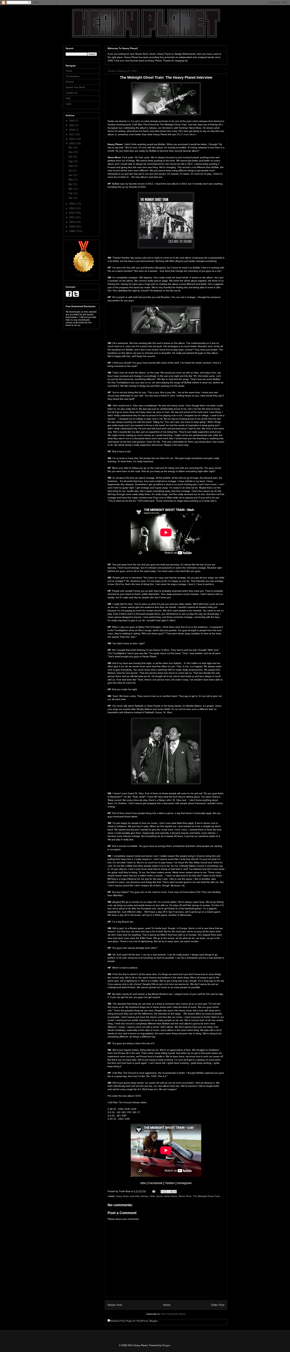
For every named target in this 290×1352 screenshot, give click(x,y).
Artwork (70, 81)
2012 (72, 212)
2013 (72, 208)
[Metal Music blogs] (84, 276)
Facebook (155, 1183)
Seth (152, 1196)
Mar (70, 188)
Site (143, 1183)
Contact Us (71, 92)
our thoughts (133, 121)
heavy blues (122, 1196)
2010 (72, 222)
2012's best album (186, 134)
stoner (159, 1196)
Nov (70, 152)
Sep (70, 161)
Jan (70, 197)
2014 (72, 203)
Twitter (170, 1183)
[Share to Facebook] (172, 1191)
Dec (70, 147)
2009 (72, 226)
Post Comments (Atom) (173, 1314)
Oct (70, 156)
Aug (70, 165)
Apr (70, 184)
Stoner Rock (184, 1196)
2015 (72, 143)
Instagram (184, 1183)
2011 (72, 217)
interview (134, 1196)
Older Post (217, 1305)
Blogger (166, 1345)
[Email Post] (153, 1191)
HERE (138, 1095)
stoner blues (170, 1196)
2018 (72, 129)
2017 (72, 134)
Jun (70, 175)
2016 (72, 139)
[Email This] (162, 1191)
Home (166, 1305)
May (71, 179)
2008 (72, 231)
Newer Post (115, 1305)
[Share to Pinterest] (175, 1191)
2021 (72, 125)
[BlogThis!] (165, 1191)
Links (68, 104)
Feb (70, 193)
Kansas (145, 1196)
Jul (70, 170)
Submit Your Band (75, 87)
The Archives (72, 76)
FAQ (68, 98)
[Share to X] (168, 1191)
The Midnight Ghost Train (206, 1196)
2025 (72, 120)
